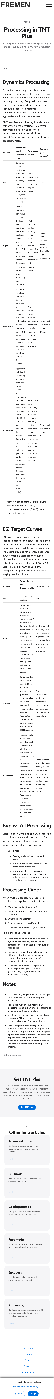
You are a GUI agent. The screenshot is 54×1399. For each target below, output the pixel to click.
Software (27, 1354)
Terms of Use (27, 1372)
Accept (33, 1394)
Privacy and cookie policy (25, 1386)
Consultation (27, 1348)
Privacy (27, 1366)
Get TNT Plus (27, 1107)
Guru (27, 1360)
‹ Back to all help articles (12, 69)
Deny (20, 1394)
